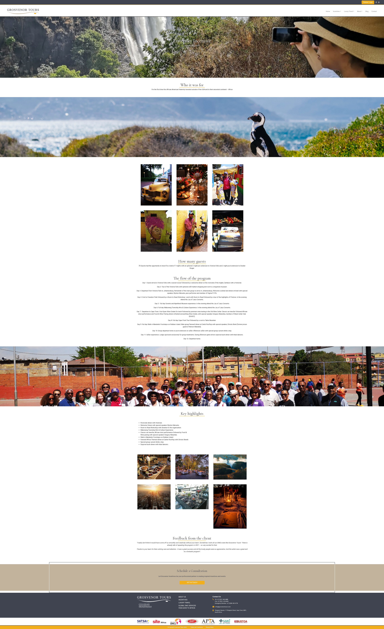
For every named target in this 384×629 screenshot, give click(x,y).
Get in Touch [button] (192, 582)
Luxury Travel (348, 11)
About (359, 11)
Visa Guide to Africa (186, 608)
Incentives (336, 11)
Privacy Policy (209, 627)
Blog (366, 11)
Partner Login (368, 2)
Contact (374, 11)
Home (328, 11)
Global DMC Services (187, 606)
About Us (182, 597)
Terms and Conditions (197, 627)
